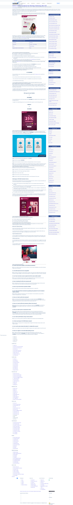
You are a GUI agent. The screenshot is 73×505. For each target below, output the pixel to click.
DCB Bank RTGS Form (52, 212)
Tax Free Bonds (15, 442)
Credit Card (32, 482)
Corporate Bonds (15, 439)
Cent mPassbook (51, 84)
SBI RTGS (50, 189)
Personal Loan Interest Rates (17, 374)
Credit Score (15, 345)
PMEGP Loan (15, 393)
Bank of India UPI (51, 164)
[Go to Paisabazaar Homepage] (15, 3)
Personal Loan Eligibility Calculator (18, 377)
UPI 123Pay (50, 137)
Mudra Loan (15, 389)
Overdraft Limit (51, 71)
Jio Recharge (15, 455)
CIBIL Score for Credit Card (17, 351)
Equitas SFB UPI (51, 173)
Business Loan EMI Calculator (17, 399)
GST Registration (15, 398)
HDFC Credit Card (15, 361)
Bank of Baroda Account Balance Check (54, 25)
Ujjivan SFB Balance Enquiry (53, 43)
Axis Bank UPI (51, 153)
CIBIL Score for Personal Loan (17, 347)
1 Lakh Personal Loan (16, 378)
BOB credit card (15, 367)
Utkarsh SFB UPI (51, 176)
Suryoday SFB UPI (51, 180)
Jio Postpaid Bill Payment (16, 459)
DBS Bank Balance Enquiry (52, 39)
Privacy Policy (24, 491)
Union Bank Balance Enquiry (53, 30)
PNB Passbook (51, 80)
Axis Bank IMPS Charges (52, 121)
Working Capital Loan (16, 394)
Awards (23, 483)
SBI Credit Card (15, 360)
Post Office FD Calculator (16, 431)
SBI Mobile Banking (51, 217)
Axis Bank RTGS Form (52, 201)
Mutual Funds (33, 487)
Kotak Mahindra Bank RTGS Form (53, 203)
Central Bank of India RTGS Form (53, 210)
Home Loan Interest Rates (17, 404)
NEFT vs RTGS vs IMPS (52, 124)
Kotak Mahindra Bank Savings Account (54, 91)
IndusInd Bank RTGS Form (52, 207)
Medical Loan (15, 382)
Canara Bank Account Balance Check (54, 28)
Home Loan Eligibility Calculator (17, 410)
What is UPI (50, 130)
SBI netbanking (32, 59)
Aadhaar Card (42, 481)
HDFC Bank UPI (51, 149)
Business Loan (15, 388)
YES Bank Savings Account (52, 93)
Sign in (58, 3)
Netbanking (14, 42)
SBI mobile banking (23, 37)
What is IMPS (51, 110)
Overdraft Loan (51, 73)
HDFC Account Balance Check (53, 21)
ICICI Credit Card (15, 363)
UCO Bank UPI (51, 169)
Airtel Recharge (15, 454)
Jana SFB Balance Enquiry (52, 46)
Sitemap (39, 491)
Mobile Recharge (15, 452)
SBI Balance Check (51, 16)
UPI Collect (50, 139)
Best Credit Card (15, 368)
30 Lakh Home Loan (16, 411)
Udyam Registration (16, 396)
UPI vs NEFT (50, 142)
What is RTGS (51, 187)
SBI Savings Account (52, 98)
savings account (18, 61)
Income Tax (42, 488)
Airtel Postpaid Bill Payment (17, 458)
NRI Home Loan (15, 409)
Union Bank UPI (51, 158)
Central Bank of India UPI (52, 171)
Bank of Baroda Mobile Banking (53, 228)
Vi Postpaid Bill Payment (16, 460)
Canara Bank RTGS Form (52, 198)
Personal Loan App (15, 379)
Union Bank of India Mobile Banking (54, 232)
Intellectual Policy (36, 491)
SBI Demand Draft (51, 64)
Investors (21, 491)
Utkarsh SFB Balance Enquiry (53, 41)
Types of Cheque (51, 55)
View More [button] (13, 476)
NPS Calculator (15, 433)
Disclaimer (32, 491)
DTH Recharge (15, 475)
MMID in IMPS (51, 112)
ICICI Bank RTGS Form (52, 196)
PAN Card (42, 482)
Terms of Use (28, 491)
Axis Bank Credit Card (16, 362)
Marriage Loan (15, 384)
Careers (23, 481)
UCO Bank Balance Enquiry (52, 48)
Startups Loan (15, 395)
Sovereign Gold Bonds (16, 438)
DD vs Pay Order (51, 66)
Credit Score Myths (15, 470)
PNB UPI (50, 155)
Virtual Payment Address (52, 135)
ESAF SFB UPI (51, 178)
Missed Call (14, 44)
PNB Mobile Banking (52, 226)
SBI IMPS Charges (51, 119)
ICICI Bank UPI (51, 151)
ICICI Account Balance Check (53, 23)
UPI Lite (50, 140)
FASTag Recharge (15, 461)
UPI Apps (50, 133)
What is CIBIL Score (16, 466)
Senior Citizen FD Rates (16, 428)
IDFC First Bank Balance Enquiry (53, 37)
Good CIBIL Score (15, 469)
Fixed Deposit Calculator (16, 427)
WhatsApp (31, 42)
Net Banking (42, 484)
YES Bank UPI (51, 160)
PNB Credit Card (15, 366)
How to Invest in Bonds (16, 444)
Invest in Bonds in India (16, 437)
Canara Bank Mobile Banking (53, 230)
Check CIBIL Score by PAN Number (18, 346)
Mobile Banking (32, 46)
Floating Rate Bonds (16, 443)
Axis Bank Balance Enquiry (52, 32)
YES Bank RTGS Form (52, 205)
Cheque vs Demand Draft (52, 57)
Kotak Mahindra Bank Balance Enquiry (54, 34)
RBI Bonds (14, 447)
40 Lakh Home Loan (16, 412)
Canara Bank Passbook (52, 82)
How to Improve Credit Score (17, 350)
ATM (13, 46)
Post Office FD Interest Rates (17, 425)
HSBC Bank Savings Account (53, 95)
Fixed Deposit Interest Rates (17, 422)
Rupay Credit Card (15, 369)
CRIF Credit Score (15, 355)
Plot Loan (14, 406)
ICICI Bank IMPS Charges (52, 115)
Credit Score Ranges (16, 471)
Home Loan (15, 403)
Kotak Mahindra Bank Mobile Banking (54, 223)
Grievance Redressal (24, 484)
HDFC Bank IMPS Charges (52, 117)
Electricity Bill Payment (16, 463)
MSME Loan (15, 390)
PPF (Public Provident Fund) (44, 483)
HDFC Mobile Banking (52, 219)
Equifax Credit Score (16, 352)
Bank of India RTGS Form (52, 192)
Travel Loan (15, 383)
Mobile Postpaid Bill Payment (17, 453)
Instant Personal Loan (16, 373)
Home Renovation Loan (16, 405)
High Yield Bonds (15, 448)
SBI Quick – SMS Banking (33, 44)
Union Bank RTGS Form (52, 194)
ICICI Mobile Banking (52, 221)
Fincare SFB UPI (51, 167)
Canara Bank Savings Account (53, 103)
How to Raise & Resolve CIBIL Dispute (18, 474)
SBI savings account (37, 74)
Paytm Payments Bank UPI (52, 162)
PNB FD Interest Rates (16, 426)
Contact (23, 482)
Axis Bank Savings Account (52, 89)
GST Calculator (15, 432)
